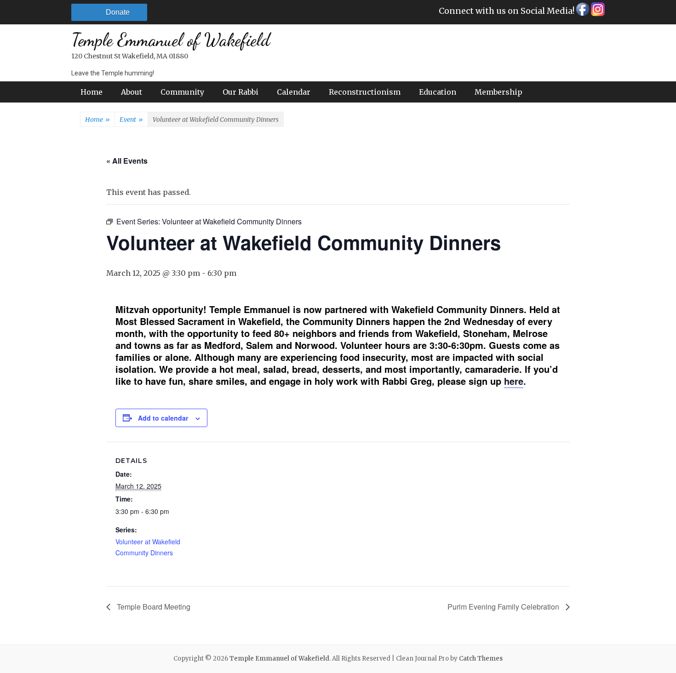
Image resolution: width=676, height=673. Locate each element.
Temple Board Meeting (152, 606)
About (131, 92)
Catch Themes (481, 658)
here (513, 381)
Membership (498, 92)
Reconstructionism (365, 92)
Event (131, 119)
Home (91, 92)
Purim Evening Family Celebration (504, 606)
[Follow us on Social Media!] (582, 12)
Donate (118, 12)
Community (182, 92)
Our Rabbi (240, 92)
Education (437, 92)
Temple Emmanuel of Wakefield (170, 40)
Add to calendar (163, 417)
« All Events (127, 160)
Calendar (293, 92)
